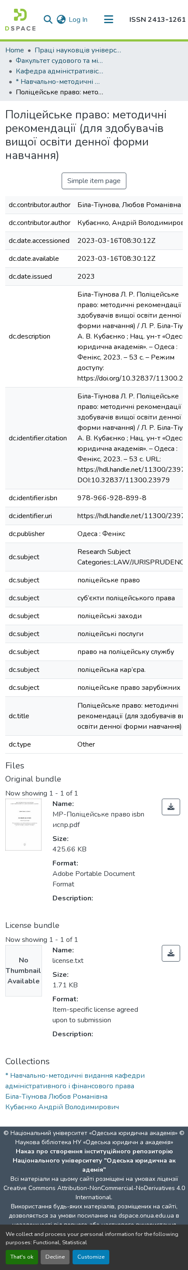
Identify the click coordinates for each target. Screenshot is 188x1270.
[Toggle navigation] (108, 19)
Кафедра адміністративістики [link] (59, 71)
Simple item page (94, 181)
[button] (20, 20)
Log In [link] (78, 19)
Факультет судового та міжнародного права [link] (59, 61)
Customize (90, 1257)
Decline (55, 1257)
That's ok (21, 1257)
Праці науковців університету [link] (78, 50)
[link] (171, 807)
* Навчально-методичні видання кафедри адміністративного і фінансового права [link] (59, 82)
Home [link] (14, 50)
